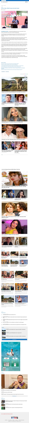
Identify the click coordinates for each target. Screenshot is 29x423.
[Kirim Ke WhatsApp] (27, 74)
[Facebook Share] (21, 74)
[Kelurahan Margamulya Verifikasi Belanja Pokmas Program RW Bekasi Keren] (5, 262)
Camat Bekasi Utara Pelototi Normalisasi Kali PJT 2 (9, 314)
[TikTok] (17, 418)
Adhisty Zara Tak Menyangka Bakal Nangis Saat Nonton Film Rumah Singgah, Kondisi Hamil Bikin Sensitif (15, 320)
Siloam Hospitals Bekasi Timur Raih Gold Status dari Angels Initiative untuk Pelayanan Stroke (14, 324)
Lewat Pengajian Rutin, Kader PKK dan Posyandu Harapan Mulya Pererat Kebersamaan (12, 65)
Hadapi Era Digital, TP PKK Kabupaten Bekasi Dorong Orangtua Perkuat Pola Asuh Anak (12, 394)
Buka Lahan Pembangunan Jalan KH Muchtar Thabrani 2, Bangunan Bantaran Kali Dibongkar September (13, 68)
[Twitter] (13, 418)
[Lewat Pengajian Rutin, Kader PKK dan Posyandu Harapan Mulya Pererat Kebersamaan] (23, 253)
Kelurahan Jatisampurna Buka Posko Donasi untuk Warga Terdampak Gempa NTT (11, 69)
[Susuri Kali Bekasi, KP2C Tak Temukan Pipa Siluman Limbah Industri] (3, 404)
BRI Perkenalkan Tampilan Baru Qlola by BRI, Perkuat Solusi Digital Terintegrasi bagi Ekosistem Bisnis (15, 317)
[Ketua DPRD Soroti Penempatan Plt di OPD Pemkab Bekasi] (14, 381)
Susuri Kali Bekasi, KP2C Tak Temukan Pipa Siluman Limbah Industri (14, 404)
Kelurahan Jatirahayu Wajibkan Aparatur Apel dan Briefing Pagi (9, 64)
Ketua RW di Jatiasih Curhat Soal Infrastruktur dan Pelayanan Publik (10, 63)
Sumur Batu (7, 71)
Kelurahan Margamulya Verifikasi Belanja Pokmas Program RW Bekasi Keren (4, 266)
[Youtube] (16, 418)
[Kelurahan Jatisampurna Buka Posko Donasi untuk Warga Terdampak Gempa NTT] (23, 262)
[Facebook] (11, 418)
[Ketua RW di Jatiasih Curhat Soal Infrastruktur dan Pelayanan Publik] (5, 253)
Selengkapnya (14, 339)
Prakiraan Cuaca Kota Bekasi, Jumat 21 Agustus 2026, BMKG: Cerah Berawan (16, 336)
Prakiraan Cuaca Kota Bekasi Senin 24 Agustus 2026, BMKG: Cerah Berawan (15, 329)
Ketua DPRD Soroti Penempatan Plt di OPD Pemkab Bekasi (8, 390)
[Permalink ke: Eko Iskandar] (2, 9)
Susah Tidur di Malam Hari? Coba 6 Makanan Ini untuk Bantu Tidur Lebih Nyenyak (13, 322)
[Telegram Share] (25, 74)
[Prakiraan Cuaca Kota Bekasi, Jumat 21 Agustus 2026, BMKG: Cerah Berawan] (4, 336)
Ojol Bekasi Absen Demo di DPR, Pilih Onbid (6, 392)
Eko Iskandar (4, 9)
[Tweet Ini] (22, 74)
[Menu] (1, 2)
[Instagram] (14, 418)
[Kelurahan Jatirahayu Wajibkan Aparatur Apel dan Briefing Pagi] (14, 253)
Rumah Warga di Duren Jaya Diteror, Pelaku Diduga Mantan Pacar (14, 407)
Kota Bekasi (3, 71)
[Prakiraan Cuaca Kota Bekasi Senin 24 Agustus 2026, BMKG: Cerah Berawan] (4, 330)
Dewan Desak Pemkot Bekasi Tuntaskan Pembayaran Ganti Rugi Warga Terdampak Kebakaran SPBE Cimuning (16, 401)
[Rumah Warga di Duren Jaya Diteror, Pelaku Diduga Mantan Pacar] (3, 408)
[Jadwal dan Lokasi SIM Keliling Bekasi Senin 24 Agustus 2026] (4, 333)
